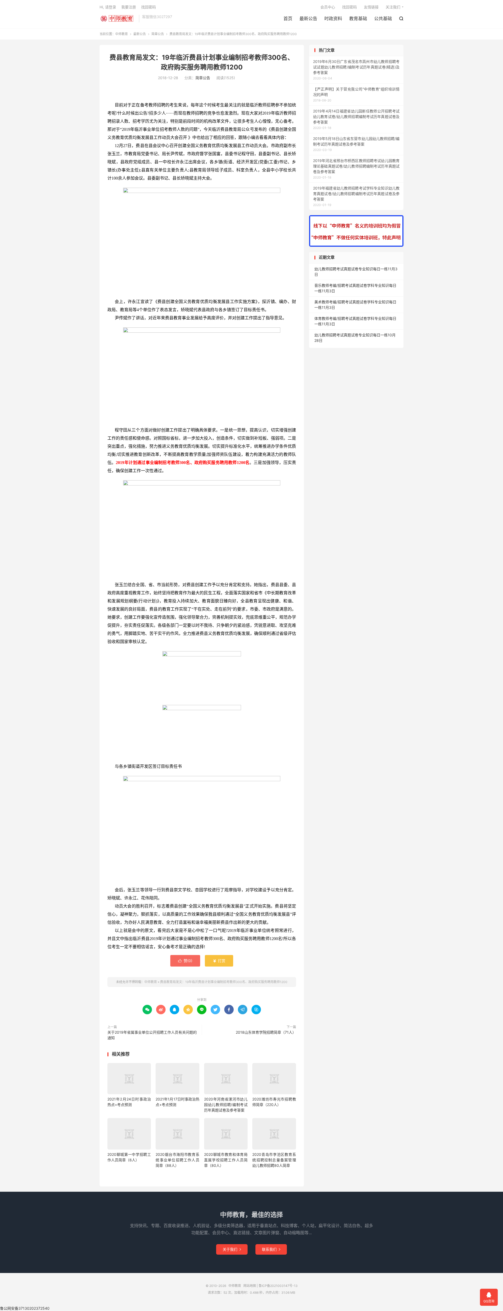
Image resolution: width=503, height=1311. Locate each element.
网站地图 (249, 1286)
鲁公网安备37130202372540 (25, 1308)
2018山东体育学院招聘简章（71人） (266, 1032)
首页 (287, 18)
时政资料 (333, 18)
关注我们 (393, 7)
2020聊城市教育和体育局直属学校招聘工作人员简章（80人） (226, 1160)
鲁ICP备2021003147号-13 (278, 1286)
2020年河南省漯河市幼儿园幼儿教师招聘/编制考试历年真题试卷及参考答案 (226, 1104)
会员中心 (327, 7)
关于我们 (232, 1249)
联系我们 (271, 1249)
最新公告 (308, 18)
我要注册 (128, 7)
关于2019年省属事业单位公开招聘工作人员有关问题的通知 (152, 1035)
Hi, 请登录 (108, 7)
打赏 (219, 960)
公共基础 (383, 18)
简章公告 (157, 34)
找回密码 (349, 7)
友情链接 (371, 7)
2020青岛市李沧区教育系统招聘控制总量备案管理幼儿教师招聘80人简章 (274, 1160)
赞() (185, 960)
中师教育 (118, 18)
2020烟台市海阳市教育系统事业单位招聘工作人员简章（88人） (177, 1160)
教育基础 (358, 18)
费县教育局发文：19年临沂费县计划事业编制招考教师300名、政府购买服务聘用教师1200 (223, 982)
